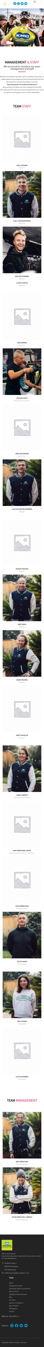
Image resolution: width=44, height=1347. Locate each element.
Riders (11, 1283)
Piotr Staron (22, 961)
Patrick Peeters (22, 569)
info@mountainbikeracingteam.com (16, 1273)
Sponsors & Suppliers (16, 1303)
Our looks (12, 1300)
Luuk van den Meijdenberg (22, 509)
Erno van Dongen (22, 453)
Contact (11, 1311)
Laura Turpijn (22, 283)
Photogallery (13, 1308)
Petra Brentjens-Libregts (22, 1217)
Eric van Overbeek (22, 276)
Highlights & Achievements (18, 1294)
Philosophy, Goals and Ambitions (20, 1288)
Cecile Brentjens (22, 906)
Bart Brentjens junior (22, 850)
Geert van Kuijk (22, 735)
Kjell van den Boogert (22, 221)
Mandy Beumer (22, 680)
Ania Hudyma (22, 1021)
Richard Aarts (22, 398)
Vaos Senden (22, 342)
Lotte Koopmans (22, 1076)
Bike (10, 1297)
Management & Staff (15, 1286)
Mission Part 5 (13, 1291)
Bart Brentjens (22, 1161)
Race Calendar (14, 1306)
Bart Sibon (22, 624)
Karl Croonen (22, 165)
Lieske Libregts (22, 795)
